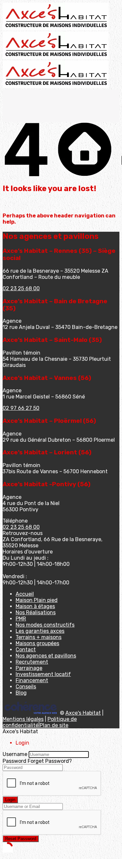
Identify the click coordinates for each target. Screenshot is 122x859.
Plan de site (54, 725)
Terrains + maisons (38, 637)
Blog (21, 693)
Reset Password (20, 838)
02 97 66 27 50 (21, 408)
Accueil (25, 594)
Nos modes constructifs (45, 625)
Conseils (26, 686)
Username (15, 754)
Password (14, 761)
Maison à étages (35, 606)
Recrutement (32, 662)
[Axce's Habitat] (56, 28)
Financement (32, 680)
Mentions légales (23, 719)
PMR (21, 619)
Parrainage (29, 668)
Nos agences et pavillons (46, 656)
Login (10, 799)
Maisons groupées (37, 643)
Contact (26, 649)
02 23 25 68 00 (21, 288)
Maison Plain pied (37, 600)
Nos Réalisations (36, 612)
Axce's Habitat (83, 713)
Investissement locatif (43, 674)
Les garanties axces (40, 631)
